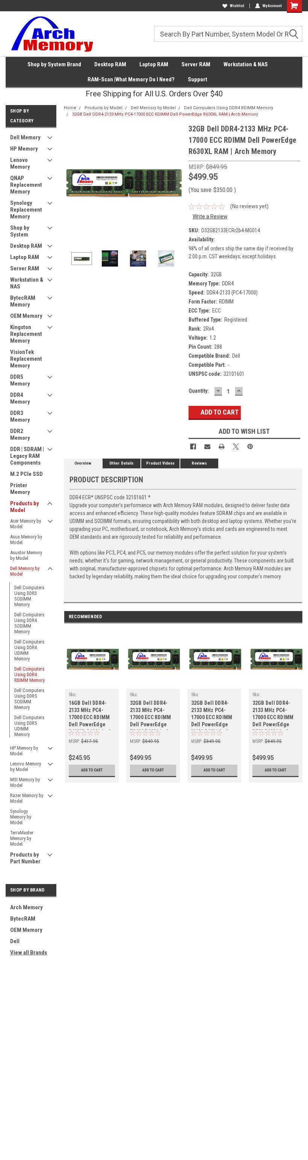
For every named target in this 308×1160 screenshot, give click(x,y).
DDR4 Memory (20, 398)
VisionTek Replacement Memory (26, 359)
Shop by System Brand (54, 64)
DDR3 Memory (20, 416)
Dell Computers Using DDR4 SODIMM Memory (29, 623)
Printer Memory (20, 488)
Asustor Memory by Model (26, 555)
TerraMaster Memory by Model (21, 838)
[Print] (222, 447)
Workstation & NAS (245, 64)
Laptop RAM (153, 64)
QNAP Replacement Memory (26, 185)
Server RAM (195, 64)
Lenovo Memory (20, 163)
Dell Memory (25, 137)
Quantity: (199, 391)
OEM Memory (26, 315)
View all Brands (28, 952)
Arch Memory (26, 907)
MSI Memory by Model (25, 782)
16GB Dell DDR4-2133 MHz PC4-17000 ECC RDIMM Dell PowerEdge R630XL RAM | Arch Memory (90, 715)
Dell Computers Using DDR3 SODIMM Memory (29, 596)
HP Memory (24, 148)
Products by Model (24, 507)
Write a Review (210, 216)
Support (197, 79)
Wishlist (237, 6)
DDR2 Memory (20, 434)
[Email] (207, 447)
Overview (82, 463)
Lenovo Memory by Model (25, 766)
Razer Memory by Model (26, 798)
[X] (236, 447)
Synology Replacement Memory (26, 210)
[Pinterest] (250, 447)
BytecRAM (22, 918)
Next (175, 182)
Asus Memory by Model (26, 539)
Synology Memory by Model (20, 816)
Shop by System (19, 231)
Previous (71, 182)
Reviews (199, 463)
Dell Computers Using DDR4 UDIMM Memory (29, 650)
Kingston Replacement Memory (26, 334)
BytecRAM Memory (22, 301)
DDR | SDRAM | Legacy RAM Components (27, 456)
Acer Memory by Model (25, 523)
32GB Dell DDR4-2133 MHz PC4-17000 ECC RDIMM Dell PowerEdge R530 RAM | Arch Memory (273, 715)
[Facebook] (193, 447)
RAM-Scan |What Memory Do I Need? (131, 79)
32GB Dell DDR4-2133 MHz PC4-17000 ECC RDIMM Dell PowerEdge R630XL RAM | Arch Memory (165, 114)
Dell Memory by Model (24, 571)
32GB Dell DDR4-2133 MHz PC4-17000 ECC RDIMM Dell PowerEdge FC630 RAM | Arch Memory (150, 715)
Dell (15, 941)
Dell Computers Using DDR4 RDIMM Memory (29, 674)
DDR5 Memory (20, 380)
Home (70, 107)
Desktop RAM (110, 64)
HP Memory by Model (24, 750)
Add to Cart (92, 770)
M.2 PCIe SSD (26, 474)
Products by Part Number (25, 858)
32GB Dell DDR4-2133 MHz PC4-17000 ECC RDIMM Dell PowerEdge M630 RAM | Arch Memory (212, 715)
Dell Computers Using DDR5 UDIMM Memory (29, 726)
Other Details (121, 463)
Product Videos (160, 463)
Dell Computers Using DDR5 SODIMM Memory (29, 698)
